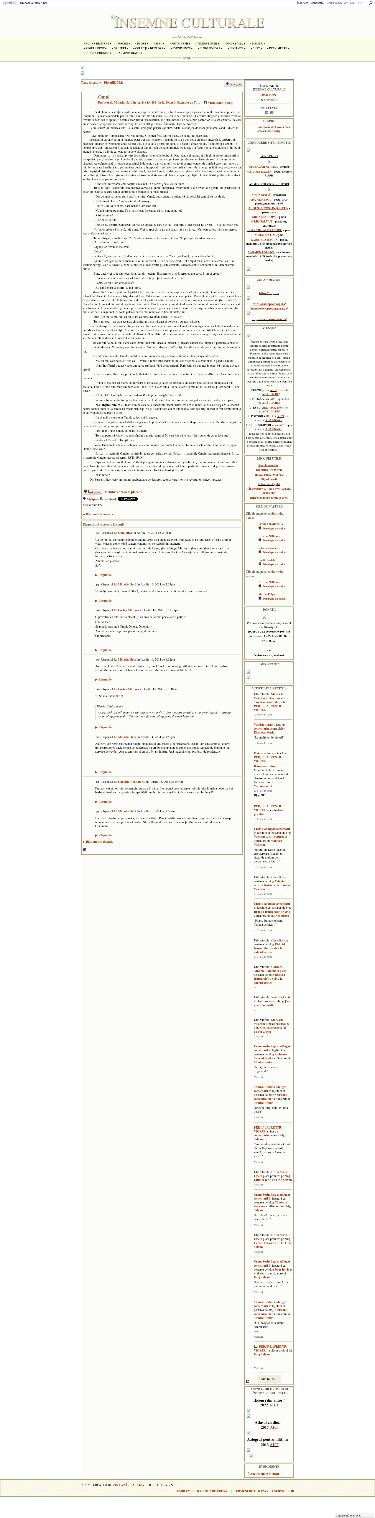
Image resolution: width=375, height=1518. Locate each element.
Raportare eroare (213, 1491)
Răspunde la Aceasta (98, 514)
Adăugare (236, 84)
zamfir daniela (266, 560)
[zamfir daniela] (251, 566)
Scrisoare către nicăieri (270, 1056)
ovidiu (270, 1005)
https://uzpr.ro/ (269, 293)
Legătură (98, 533)
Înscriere (302, 3)
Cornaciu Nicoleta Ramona (268, 968)
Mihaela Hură (123, 102)
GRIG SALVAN (261, 221)
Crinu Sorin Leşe (265, 1046)
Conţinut (85, 850)
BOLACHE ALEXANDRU (264, 230)
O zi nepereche (270, 1027)
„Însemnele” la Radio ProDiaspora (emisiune (269, 491)
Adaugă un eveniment (264, 1473)
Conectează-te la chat (348, 1515)
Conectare (317, 3)
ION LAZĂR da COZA (263, 167)
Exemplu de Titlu (188, 102)
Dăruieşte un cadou (274, 528)
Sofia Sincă (125, 532)
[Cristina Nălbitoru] (251, 542)
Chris (257, 828)
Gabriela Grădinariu (131, 781)
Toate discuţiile (91, 82)
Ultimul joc (261, 1179)
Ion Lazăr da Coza (269, 127)
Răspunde (103, 574)
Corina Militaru (128, 610)
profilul (259, 814)
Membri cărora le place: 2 (123, 491)
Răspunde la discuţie (98, 841)
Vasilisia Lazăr (263, 724)
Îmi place (94, 492)
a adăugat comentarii (276, 828)
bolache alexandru (269, 548)
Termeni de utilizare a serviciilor (264, 1491)
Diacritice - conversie (269, 470)
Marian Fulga (266, 594)
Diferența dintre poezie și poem (269, 497)
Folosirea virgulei (269, 484)
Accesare (271, 99)
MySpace (93, 499)
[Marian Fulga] (251, 600)
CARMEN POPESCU (261, 252)
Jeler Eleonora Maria (269, 730)
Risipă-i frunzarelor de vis (271, 911)
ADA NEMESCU (260, 199)
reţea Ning (273, 131)
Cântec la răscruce (266, 1243)
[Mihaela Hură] (88, 106)
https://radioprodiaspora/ (269, 304)
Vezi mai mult (263, 786)
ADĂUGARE (270, 394)
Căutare (371, 3)
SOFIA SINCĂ (261, 195)
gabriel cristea (280, 915)
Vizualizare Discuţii (221, 102)
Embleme (184, 1491)
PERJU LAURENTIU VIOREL (268, 708)
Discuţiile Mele (113, 82)
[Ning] (9, 3)
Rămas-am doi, (270, 702)
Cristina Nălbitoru (269, 536)
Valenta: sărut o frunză (269, 836)
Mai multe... (269, 1378)
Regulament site (268, 465)
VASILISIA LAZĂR (258, 171)
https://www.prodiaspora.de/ (269, 308)
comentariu (261, 728)
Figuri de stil (269, 479)
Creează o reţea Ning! (33, 3)
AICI (273, 390)
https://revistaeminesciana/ (269, 319)
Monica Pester (263, 1062)
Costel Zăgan (262, 1031)
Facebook (110, 499)
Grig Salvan (284, 1179)
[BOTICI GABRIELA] (251, 530)
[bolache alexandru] (251, 554)
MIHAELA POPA (264, 216)
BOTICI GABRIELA (270, 524)
